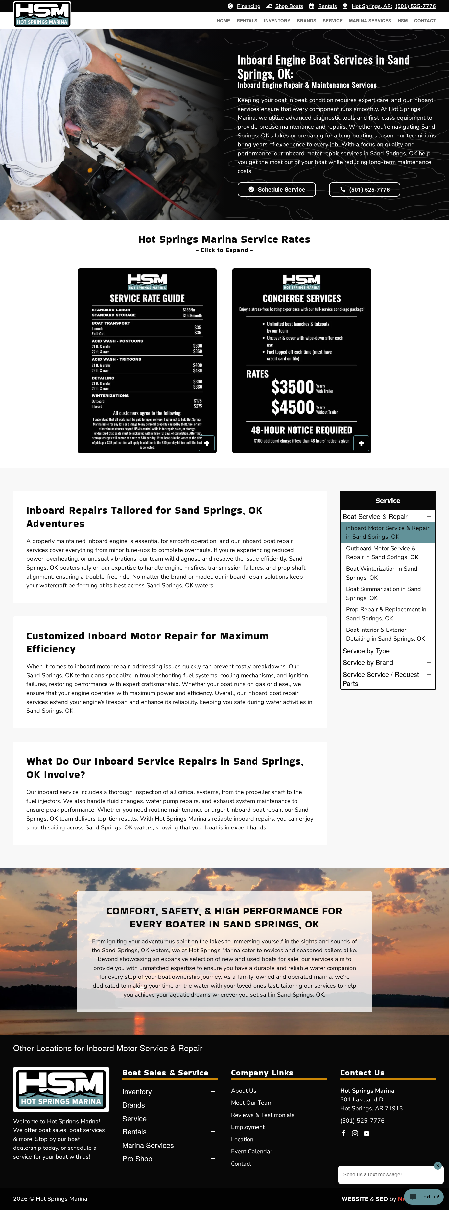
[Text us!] (424, 1197)
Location (242, 1139)
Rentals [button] (247, 20)
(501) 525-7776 (362, 1120)
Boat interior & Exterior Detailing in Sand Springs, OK (385, 634)
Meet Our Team (251, 1103)
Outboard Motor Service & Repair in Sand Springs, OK (382, 552)
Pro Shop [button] (137, 1158)
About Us (243, 1091)
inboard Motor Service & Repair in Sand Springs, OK (387, 532)
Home (223, 20)
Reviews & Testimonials (263, 1115)
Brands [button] (306, 20)
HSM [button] (403, 20)
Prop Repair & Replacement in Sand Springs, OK (386, 613)
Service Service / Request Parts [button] (381, 678)
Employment (248, 1127)
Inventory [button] (277, 20)
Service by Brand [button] (368, 662)
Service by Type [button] (366, 650)
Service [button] (333, 20)
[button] (147, 361)
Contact (425, 20)
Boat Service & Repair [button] (375, 516)
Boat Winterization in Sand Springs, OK (381, 573)
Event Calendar (251, 1151)
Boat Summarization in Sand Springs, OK (383, 593)
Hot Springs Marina (367, 1091)
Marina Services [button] (370, 20)
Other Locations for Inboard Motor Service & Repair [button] (107, 1047)
